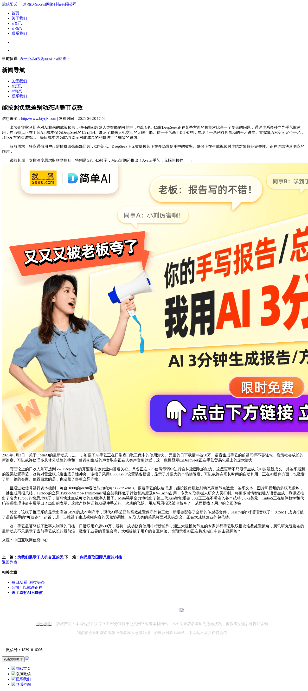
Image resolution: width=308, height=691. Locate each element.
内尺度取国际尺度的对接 (101, 557)
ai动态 (17, 28)
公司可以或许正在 (27, 587)
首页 (15, 13)
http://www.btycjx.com (38, 118)
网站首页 (23, 668)
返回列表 (9, 562)
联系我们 (19, 33)
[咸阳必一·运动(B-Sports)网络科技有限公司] (39, 4)
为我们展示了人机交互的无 (40, 557)
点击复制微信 (13, 659)
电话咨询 (23, 684)
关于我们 (19, 18)
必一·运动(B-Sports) (35, 59)
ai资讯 (17, 23)
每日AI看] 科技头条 (28, 582)
